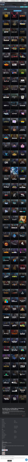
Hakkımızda (3, 420)
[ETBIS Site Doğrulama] (13, 453)
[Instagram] (4, 450)
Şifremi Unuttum (3, 430)
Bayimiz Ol (15, 421)
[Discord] (7, 450)
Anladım (10, 460)
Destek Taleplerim (3, 433)
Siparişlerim (3, 432)
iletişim (14, 420)
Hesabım (15, 430)
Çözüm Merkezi (3, 422)
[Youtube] (5, 450)
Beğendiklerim (15, 431)
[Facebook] (2, 450)
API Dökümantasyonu (4, 423)
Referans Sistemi (15, 422)
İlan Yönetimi (15, 432)
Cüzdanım (3, 431)
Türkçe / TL (26, 2)
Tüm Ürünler (3, 421)
